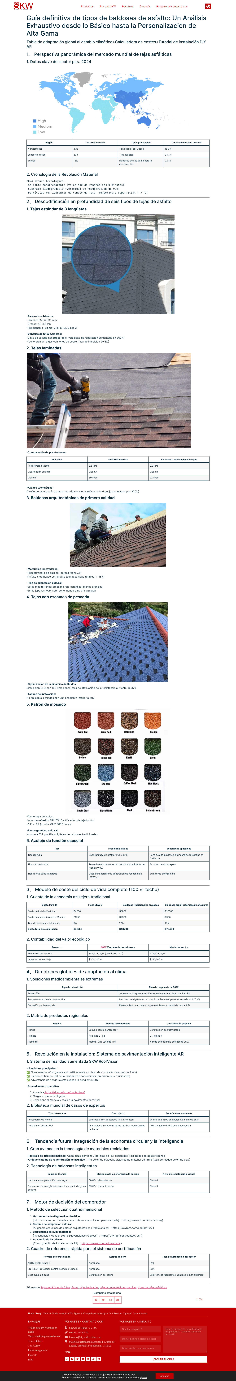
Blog (38, 1313)
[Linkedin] (88, 1359)
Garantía (145, 6)
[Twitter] (77, 1359)
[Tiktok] (93, 1359)
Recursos (127, 6)
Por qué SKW (108, 6)
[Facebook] (72, 1359)
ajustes (143, 1377)
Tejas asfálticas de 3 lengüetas (59, 1287)
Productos (87, 6)
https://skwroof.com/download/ (101, 1243)
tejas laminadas (88, 1287)
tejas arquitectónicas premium (118, 1287)
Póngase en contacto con (172, 6)
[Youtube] (83, 1359)
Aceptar (164, 1376)
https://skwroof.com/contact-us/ (64, 1092)
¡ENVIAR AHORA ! (163, 1359)
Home (31, 1313)
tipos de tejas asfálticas (152, 1287)
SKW (104, 947)
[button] (96, 1300)
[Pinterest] (98, 1359)
